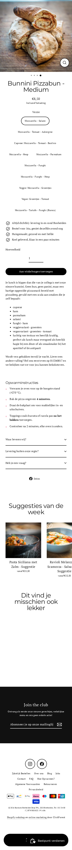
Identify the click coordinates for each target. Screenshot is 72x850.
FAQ (31, 778)
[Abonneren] (59, 725)
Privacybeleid (36, 789)
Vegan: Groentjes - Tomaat (35, 199)
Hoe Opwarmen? (46, 778)
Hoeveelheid (13, 249)
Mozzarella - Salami (35, 120)
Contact (21, 778)
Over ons (39, 773)
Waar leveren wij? (16, 439)
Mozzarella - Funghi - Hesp (35, 176)
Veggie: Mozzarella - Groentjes (35, 188)
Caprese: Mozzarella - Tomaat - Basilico (35, 143)
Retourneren (50, 784)
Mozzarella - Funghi (35, 165)
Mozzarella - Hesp (18, 154)
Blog (49, 773)
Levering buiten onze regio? (22, 451)
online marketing (38, 817)
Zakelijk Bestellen (21, 773)
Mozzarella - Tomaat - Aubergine (35, 131)
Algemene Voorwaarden (27, 784)
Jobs (58, 773)
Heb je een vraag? (16, 463)
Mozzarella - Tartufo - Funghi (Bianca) (35, 210)
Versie (36, 112)
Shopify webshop (16, 817)
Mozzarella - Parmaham (48, 154)
